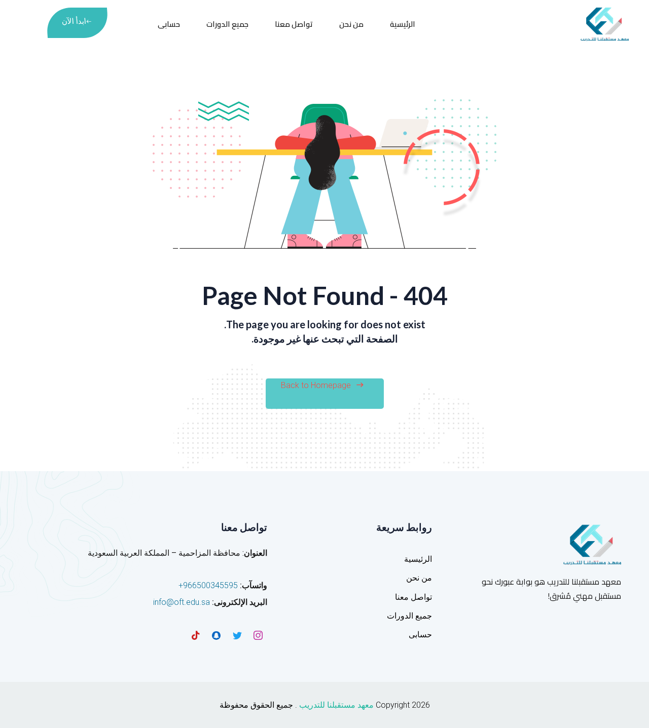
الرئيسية (402, 24)
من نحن (351, 24)
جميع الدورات (227, 24)
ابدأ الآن (73, 21)
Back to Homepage (316, 385)
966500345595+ (208, 585)
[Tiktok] (196, 635)
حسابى (169, 24)
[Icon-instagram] (258, 635)
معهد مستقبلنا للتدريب (336, 705)
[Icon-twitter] (237, 635)
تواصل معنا (294, 24)
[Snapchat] (216, 635)
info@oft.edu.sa (181, 602)
